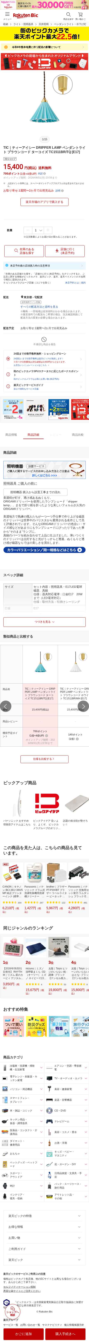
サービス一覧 (10, 1324)
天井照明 (44, 24)
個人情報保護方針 (74, 1324)
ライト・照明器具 (23, 24)
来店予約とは (72, 282)
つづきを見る (43, 621)
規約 (83, 282)
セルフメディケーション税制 (19, 1286)
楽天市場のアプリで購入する (44, 201)
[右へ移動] (83, 706)
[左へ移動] (5, 706)
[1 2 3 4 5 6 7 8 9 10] (38, 230)
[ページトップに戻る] (83, 1327)
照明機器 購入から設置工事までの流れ (35, 492)
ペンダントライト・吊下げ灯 (70, 24)
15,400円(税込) (40, 709)
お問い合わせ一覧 (30, 1324)
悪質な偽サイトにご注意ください (22, 1291)
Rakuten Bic (25, 16)
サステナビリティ (52, 1324)
